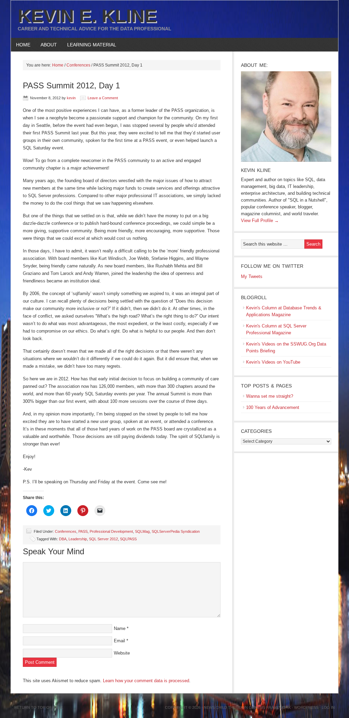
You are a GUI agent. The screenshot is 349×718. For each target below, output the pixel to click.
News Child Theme (222, 707)
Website (122, 653)
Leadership (78, 539)
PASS (83, 531)
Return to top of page (38, 707)
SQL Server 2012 (103, 539)
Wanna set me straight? (269, 396)
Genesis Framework (270, 707)
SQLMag (142, 531)
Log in (328, 707)
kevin (71, 98)
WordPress (306, 707)
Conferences (65, 531)
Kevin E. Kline (87, 15)
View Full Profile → (260, 220)
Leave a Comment (103, 98)
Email (119, 640)
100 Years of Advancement (272, 407)
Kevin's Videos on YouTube (273, 362)
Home (23, 44)
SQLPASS (128, 539)
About (46, 44)
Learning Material (89, 44)
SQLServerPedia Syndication (176, 531)
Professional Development (111, 531)
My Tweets (251, 276)
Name (119, 628)
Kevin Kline (256, 170)
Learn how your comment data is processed (146, 680)
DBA (62, 539)
